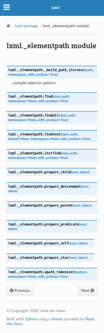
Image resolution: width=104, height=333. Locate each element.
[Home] (8, 26)
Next (86, 291)
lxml (55, 8)
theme (57, 319)
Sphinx (31, 319)
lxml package (26, 26)
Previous (21, 291)
